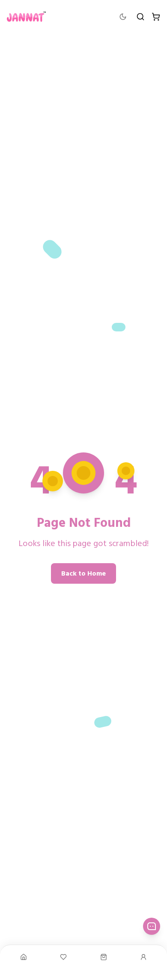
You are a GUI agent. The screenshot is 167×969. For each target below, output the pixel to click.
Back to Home (83, 573)
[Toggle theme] (122, 16)
